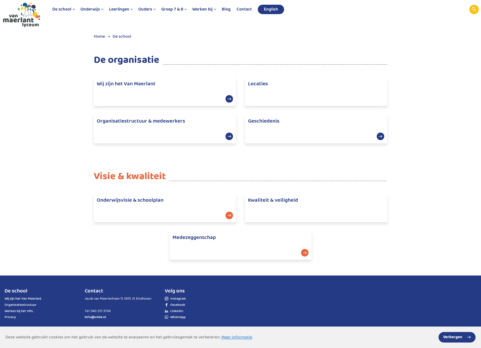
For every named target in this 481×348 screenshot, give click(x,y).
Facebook (177, 305)
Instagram (178, 298)
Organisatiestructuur (20, 305)
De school (16, 291)
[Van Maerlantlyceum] (23, 16)
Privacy (10, 317)
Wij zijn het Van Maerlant (23, 298)
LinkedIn (176, 311)
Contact (94, 291)
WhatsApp (178, 317)
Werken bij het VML (19, 311)
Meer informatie (236, 337)
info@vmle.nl (95, 317)
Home (99, 36)
